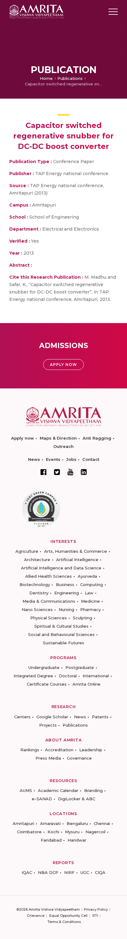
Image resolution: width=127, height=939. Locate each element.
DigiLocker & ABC (76, 798)
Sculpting (82, 617)
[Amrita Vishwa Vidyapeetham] (36, 11)
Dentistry (38, 592)
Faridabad (51, 840)
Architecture (37, 559)
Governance (79, 758)
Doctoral (68, 675)
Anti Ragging (97, 438)
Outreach (63, 446)
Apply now (22, 438)
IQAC (27, 872)
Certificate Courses (47, 684)
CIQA (100, 872)
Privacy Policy (96, 909)
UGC (84, 872)
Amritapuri (23, 823)
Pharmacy (90, 609)
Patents (100, 716)
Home (46, 78)
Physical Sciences (48, 617)
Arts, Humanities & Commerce (75, 551)
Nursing (66, 609)
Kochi (53, 831)
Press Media (48, 758)
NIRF (69, 872)
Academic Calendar (58, 790)
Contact (90, 459)
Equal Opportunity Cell (68, 915)
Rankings (29, 749)
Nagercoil (95, 831)
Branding (93, 790)
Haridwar (77, 840)
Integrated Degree (33, 675)
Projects (48, 725)
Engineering (66, 592)
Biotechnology (34, 584)
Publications (70, 78)
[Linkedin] (84, 472)
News (34, 459)
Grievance (35, 915)
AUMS (26, 790)
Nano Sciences (37, 609)
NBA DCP (48, 872)
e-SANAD (42, 798)
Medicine (90, 601)
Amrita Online (86, 684)
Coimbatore (29, 831)
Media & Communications (49, 601)
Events (53, 459)
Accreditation (59, 749)
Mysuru (72, 831)
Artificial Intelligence (77, 559)
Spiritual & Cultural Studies (61, 626)
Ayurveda (87, 576)
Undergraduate (43, 667)
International (96, 675)
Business (65, 584)
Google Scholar (52, 716)
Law (89, 592)
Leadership (90, 749)
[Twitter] (57, 472)
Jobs (71, 459)
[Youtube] (70, 471)
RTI (95, 915)
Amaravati (50, 823)
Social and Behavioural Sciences (61, 634)
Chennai (102, 823)
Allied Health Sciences (48, 576)
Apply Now (63, 364)
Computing (91, 584)
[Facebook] (43, 472)
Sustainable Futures (63, 642)
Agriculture (26, 551)
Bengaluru (77, 823)
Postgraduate (79, 667)
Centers (22, 716)
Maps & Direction (58, 438)
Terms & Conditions (64, 922)
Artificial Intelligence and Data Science (61, 567)
